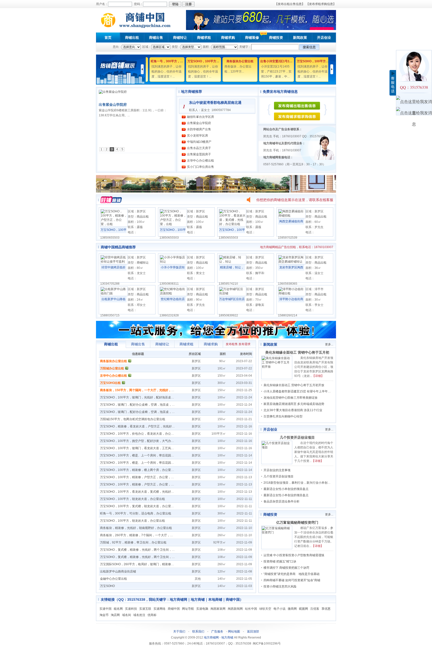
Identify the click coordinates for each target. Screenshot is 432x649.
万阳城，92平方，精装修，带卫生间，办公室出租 (133, 542)
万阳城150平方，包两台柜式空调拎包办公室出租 (132, 419)
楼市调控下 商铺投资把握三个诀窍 (286, 567)
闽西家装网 (218, 608)
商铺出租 (132, 38)
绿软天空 (265, 608)
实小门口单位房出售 (200, 167)
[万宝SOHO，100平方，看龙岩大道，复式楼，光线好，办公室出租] (232, 226)
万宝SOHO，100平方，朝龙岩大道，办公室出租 (132, 499)
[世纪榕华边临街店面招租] (173, 295)
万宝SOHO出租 (110, 383)
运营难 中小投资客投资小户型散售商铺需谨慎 (294, 555)
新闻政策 (300, 38)
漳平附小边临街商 (291, 299)
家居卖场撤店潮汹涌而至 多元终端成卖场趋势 (294, 404)
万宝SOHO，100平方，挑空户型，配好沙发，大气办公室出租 (141, 441)
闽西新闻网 (235, 608)
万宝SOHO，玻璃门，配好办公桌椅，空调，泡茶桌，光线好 (140, 404)
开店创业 (324, 38)
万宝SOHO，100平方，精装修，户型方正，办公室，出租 (138, 477)
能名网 (118, 608)
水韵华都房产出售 (199, 129)
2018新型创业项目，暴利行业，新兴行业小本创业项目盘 (302, 482)
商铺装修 (252, 38)
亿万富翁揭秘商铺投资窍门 (297, 522)
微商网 (292, 608)
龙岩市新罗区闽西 (291, 267)
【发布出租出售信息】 (290, 4)
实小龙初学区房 (197, 135)
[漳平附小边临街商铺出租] (292, 295)
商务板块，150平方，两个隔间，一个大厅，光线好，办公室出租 (143, 390)
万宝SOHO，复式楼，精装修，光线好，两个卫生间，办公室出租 (143, 549)
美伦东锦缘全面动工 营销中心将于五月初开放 (294, 385)
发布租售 (232, 344)
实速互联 (145, 608)
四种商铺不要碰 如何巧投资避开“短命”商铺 (292, 580)
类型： (176, 47)
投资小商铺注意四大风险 (280, 586)
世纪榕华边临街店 (173, 299)
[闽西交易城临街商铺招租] (292, 217)
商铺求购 (228, 38)
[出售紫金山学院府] (113, 92)
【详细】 (318, 376)
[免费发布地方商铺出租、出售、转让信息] (297, 108)
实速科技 (131, 608)
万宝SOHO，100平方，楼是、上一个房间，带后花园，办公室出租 (144, 455)
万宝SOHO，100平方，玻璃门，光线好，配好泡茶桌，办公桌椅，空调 (147, 397)
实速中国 (106, 608)
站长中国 (251, 608)
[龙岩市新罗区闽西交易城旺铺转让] (292, 263)
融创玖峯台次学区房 (200, 117)
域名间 (126, 615)
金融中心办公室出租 (113, 578)
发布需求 (244, 344)
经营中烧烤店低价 (114, 267)
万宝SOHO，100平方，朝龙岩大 (206, 61)
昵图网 (303, 608)
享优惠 (326, 608)
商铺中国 (174, 608)
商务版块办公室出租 (237, 61)
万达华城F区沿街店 (232, 299)
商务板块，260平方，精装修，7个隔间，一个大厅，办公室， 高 (143, 535)
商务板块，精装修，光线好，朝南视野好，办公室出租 (136, 528)
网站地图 (234, 631)
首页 (108, 38)
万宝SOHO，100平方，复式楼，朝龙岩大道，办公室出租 (138, 506)
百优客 (314, 608)
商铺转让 (180, 38)
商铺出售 (156, 38)
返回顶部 (253, 631)
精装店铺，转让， (232, 267)
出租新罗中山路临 (114, 299)
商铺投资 (276, 38)
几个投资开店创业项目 (297, 437)
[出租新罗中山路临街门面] (114, 295)
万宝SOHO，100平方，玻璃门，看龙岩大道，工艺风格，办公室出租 (146, 448)
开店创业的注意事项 (277, 470)
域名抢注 (139, 615)
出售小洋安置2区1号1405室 (276, 61)
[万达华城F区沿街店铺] (232, 295)
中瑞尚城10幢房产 (199, 142)
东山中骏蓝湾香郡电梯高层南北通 (215, 103)
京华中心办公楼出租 (200, 160)
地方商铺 (227, 637)
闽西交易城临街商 (291, 221)
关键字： (244, 47)
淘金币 (104, 615)
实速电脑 (202, 608)
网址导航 (188, 608)
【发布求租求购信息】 (321, 4)
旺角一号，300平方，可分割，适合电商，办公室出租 (135, 513)
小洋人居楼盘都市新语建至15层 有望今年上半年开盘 (299, 391)
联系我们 (198, 631)
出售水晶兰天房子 (199, 148)
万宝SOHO (107, 586)
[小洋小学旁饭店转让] (173, 263)
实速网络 (160, 608)
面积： (207, 47)
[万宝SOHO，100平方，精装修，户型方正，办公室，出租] (114, 226)
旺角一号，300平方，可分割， (168, 61)
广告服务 (217, 631)
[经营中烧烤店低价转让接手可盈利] (114, 263)
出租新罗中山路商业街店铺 (118, 571)
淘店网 (115, 615)
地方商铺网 (211, 637)
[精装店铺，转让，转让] (232, 263)
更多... (329, 344)
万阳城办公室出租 (112, 368)
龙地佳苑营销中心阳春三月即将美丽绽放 (291, 397)
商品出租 (143, 216)
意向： (117, 47)
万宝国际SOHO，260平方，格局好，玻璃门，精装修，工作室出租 (144, 564)
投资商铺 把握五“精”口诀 (280, 561)
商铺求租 (204, 38)
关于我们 (179, 631)
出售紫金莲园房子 (199, 154)
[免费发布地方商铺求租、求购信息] (297, 119)
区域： (146, 47)
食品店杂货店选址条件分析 (282, 501)
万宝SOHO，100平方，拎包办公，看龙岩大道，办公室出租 (140, 433)
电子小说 (280, 608)
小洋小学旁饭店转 (173, 267)
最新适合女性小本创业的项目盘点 (286, 489)
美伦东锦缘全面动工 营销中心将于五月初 (297, 352)
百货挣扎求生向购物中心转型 (283, 416)
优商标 (152, 615)
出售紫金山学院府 (113, 105)
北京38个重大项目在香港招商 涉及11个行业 (293, 410)
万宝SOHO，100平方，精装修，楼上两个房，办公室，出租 (140, 470)
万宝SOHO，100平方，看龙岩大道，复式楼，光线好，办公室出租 (144, 491)
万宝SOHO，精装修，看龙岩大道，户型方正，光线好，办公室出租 (145, 426)
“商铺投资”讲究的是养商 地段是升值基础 (292, 574)
